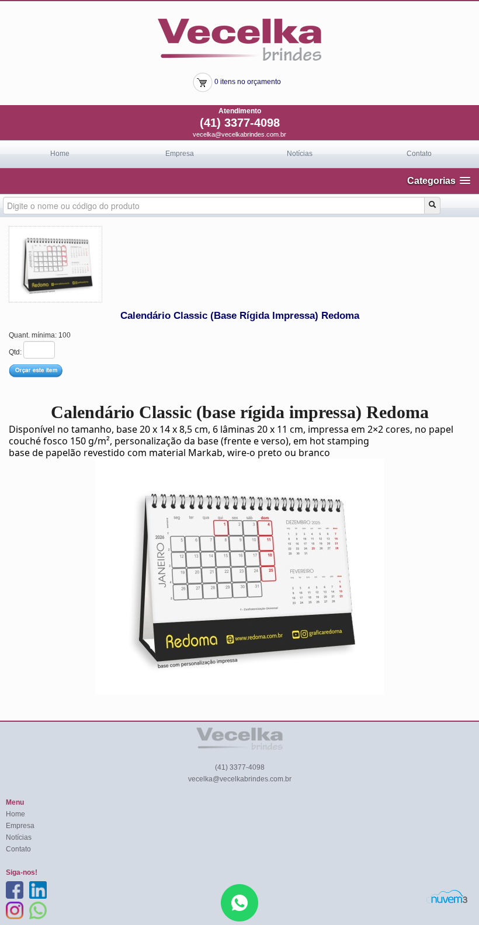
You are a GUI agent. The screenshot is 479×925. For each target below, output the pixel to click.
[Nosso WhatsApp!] (239, 902)
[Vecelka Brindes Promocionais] (239, 39)
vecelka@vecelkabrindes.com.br (239, 134)
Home (60, 153)
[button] (438, 180)
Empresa (179, 153)
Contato (419, 153)
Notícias (300, 153)
